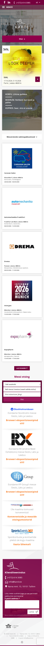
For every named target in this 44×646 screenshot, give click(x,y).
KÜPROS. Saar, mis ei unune (18, 108)
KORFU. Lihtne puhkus (16, 94)
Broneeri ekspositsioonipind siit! (22, 422)
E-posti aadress (12, 598)
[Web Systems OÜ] (22, 642)
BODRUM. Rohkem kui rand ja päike (19, 101)
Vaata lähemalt (22, 544)
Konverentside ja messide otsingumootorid (22, 518)
